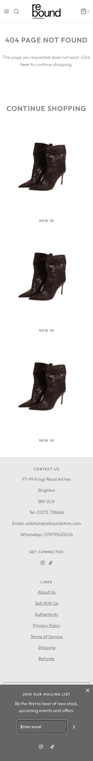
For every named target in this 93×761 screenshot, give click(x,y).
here (24, 64)
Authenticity (46, 614)
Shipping (46, 647)
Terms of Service (46, 636)
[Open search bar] (18, 11)
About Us (47, 592)
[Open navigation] (6, 11)
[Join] (74, 727)
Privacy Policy (46, 625)
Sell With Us (46, 603)
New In (46, 220)
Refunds (46, 658)
